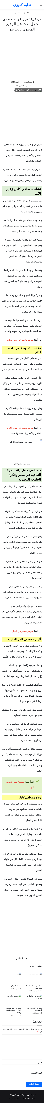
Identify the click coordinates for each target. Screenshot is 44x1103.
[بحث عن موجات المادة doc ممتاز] (32, 978)
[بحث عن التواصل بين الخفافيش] (32, 1000)
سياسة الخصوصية (29, 1098)
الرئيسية (24, 13)
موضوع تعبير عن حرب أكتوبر (20, 428)
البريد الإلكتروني (36, 1073)
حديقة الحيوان (16, 986)
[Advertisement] (22, 56)
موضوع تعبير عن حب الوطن (20, 340)
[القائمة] (41, 5)
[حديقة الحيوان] (11, 978)
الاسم (40, 1063)
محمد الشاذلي (28, 82)
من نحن (19, 1098)
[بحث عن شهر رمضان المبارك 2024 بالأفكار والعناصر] (11, 1000)
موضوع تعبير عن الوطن (22, 631)
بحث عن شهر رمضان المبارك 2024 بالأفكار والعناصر (13, 1010)
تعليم (17, 13)
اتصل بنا (12, 1098)
